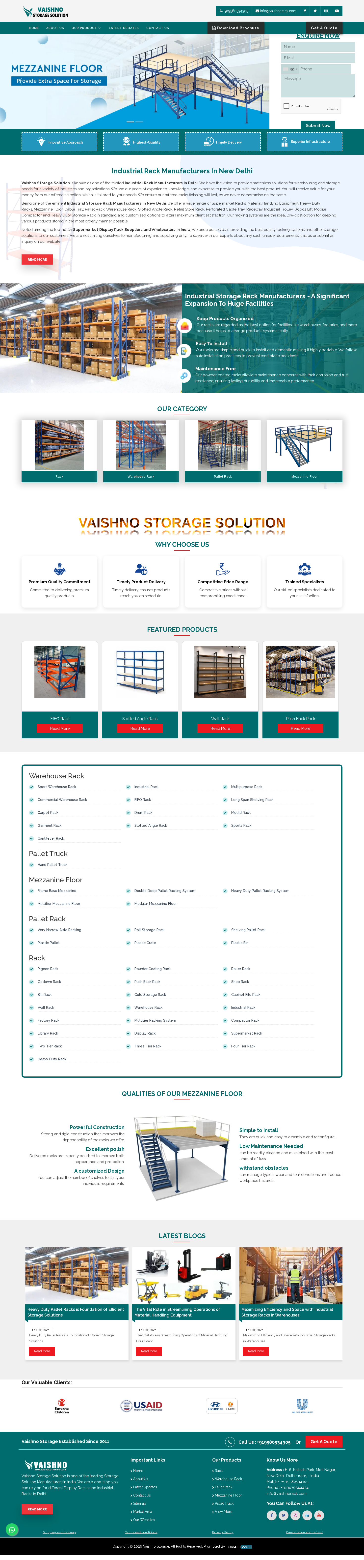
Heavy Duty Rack (52, 1059)
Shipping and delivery (59, 1532)
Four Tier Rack (243, 1046)
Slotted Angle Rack (140, 718)
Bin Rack (45, 995)
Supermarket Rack (246, 1033)
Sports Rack (241, 825)
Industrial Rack (146, 787)
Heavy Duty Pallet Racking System (260, 891)
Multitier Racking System (155, 1020)
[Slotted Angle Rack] (140, 678)
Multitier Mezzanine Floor (59, 904)
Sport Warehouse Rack (57, 787)
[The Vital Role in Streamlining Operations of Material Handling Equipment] (183, 1275)
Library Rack (48, 1033)
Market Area (142, 1512)
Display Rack (145, 1033)
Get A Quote (324, 1441)
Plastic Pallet (49, 943)
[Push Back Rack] (300, 678)
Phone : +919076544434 (288, 1487)
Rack (218, 1471)
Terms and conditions (141, 1532)
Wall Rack (220, 718)
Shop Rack (240, 982)
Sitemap (139, 1503)
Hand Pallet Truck (52, 865)
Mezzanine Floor (228, 1495)
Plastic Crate (145, 943)
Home (34, 28)
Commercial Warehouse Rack (62, 800)
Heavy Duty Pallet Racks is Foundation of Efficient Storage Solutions (75, 1312)
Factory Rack (48, 1020)
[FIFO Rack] (60, 678)
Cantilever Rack (51, 838)
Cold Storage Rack (150, 995)
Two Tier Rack (50, 1046)
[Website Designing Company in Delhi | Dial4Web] (239, 1546)
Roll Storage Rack (149, 930)
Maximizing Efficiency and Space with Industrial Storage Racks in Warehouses (287, 1312)
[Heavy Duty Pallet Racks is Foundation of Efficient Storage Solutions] (77, 1275)
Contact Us (157, 28)
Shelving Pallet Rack (248, 930)
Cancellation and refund (304, 1532)
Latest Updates (124, 28)
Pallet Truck (224, 1503)
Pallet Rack (223, 1487)
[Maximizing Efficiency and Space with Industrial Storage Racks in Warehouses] (290, 1275)
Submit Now (318, 125)
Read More (37, 259)
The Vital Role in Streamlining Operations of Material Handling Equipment (177, 1312)
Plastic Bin (239, 943)
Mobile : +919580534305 (287, 1481)
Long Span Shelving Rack (252, 800)
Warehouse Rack (148, 1007)
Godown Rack (49, 982)
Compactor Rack (245, 1020)
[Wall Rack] (220, 678)
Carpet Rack (48, 813)
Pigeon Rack (48, 969)
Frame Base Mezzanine (57, 891)
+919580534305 (235, 11)
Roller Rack (240, 969)
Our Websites (143, 1520)
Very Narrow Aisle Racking (59, 930)
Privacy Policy (222, 1532)
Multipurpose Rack (246, 787)
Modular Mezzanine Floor (155, 904)
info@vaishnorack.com (277, 11)
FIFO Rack (60, 718)
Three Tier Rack (147, 1046)
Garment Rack (49, 825)
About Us (55, 28)
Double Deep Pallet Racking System (164, 891)
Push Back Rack (300, 718)
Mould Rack (241, 813)
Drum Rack (143, 813)
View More (223, 1512)
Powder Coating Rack (152, 969)
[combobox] (290, 69)
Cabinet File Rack (245, 995)
